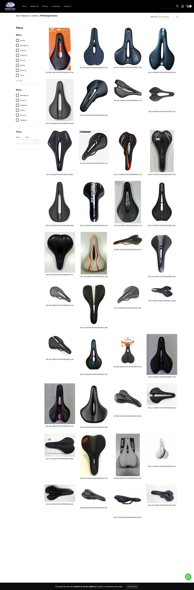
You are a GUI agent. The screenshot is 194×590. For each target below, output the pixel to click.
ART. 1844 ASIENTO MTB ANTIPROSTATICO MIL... (94, 508)
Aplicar (37, 141)
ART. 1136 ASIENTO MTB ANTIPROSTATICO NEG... (162, 276)
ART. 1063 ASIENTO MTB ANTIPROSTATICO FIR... (94, 478)
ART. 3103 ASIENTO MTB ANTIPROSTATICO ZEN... (162, 377)
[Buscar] (177, 6)
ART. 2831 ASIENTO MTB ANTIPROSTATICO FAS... (60, 275)
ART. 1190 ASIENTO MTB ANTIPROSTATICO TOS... (94, 163)
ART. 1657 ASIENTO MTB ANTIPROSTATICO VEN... (162, 174)
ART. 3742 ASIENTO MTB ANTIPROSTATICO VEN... (94, 115)
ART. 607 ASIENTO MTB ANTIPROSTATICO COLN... (128, 478)
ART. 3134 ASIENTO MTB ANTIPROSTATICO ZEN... (94, 374)
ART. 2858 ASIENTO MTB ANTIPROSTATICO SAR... (60, 305)
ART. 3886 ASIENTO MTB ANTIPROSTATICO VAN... (60, 72)
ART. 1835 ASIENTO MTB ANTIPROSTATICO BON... (94, 427)
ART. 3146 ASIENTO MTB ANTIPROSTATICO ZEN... (94, 67)
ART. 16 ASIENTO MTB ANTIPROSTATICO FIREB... (162, 301)
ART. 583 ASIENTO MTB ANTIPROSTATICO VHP (162, 111)
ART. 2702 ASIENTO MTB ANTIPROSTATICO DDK (162, 505)
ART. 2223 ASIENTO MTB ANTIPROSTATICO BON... (162, 408)
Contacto (67, 6)
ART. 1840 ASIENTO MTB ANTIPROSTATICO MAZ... (128, 416)
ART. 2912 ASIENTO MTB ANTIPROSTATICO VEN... (94, 225)
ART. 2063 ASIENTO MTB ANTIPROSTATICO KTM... (128, 250)
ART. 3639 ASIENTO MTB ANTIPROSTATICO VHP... (128, 100)
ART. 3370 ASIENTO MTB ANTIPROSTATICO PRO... (162, 225)
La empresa (55, 6)
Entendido (132, 586)
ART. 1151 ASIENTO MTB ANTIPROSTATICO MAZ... (162, 466)
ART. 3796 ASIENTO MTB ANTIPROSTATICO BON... (60, 123)
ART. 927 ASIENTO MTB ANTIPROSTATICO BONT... (60, 459)
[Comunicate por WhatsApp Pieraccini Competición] (188, 577)
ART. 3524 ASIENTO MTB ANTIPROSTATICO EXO (128, 225)
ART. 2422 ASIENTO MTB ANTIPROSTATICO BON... (60, 225)
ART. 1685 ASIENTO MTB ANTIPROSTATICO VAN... (128, 367)
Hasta (27, 137)
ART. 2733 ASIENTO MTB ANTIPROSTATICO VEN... (128, 174)
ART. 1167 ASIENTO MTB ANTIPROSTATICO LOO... (60, 504)
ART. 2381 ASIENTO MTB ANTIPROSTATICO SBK (94, 276)
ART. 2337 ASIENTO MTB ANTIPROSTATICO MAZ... (128, 517)
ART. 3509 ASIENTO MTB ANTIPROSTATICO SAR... (60, 359)
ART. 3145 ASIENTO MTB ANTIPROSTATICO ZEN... (128, 67)
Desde (17, 137)
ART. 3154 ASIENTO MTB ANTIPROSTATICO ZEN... (162, 72)
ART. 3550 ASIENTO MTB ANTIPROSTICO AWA (59, 174)
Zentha (45, 6)
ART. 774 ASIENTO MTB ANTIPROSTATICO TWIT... (128, 308)
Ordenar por (154, 17)
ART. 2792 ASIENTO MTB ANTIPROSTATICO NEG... (94, 327)
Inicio (24, 6)
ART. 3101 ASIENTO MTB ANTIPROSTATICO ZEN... (60, 426)
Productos (34, 6)
